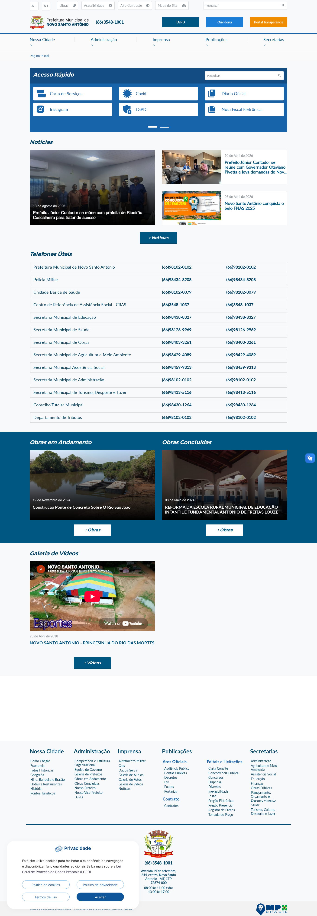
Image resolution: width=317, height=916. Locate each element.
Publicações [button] (216, 39)
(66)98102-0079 (176, 292)
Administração (261, 761)
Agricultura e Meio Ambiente (264, 767)
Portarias (170, 791)
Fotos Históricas (41, 770)
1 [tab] (152, 127)
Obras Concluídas (87, 783)
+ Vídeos (92, 662)
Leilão (212, 796)
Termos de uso (46, 897)
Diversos (214, 787)
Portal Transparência (268, 22)
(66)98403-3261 (176, 342)
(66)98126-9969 (176, 329)
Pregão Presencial (220, 805)
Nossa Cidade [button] (42, 39)
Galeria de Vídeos (131, 784)
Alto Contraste (131, 5)
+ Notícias (158, 237)
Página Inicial (39, 56)
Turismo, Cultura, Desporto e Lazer (263, 812)
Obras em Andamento (90, 779)
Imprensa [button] (161, 39)
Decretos (170, 777)
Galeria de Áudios (131, 775)
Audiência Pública (176, 768)
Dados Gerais (128, 770)
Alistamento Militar (132, 761)
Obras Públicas (261, 788)
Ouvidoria (224, 22)
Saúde (255, 805)
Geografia (37, 775)
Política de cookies (46, 885)
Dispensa (214, 782)
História (36, 789)
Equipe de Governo (88, 769)
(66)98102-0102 (176, 267)
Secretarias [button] (273, 39)
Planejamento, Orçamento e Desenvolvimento (263, 796)
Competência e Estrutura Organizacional (92, 763)
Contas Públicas (175, 773)
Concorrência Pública (223, 773)
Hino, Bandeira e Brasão (47, 779)
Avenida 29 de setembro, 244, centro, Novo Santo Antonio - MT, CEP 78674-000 (158, 877)
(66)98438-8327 (176, 317)
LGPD (180, 22)
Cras (122, 766)
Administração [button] (104, 39)
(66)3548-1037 (175, 304)
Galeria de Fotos (130, 779)
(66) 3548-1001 (110, 22)
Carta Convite (218, 768)
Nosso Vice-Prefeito (88, 792)
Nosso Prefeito (85, 788)
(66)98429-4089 (176, 354)
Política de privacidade (100, 885)
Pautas (169, 787)
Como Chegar (40, 761)
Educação (258, 779)
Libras (64, 5)
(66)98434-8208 (176, 279)
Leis (166, 782)
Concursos (215, 777)
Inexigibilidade (218, 791)
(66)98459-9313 (176, 367)
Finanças (257, 783)
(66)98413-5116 (176, 392)
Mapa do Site (168, 5)
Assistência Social (263, 774)
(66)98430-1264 (176, 404)
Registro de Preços (221, 810)
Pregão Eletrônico (220, 801)
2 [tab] (164, 127)
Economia (37, 766)
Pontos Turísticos (42, 793)
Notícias (124, 789)
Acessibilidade (94, 5)
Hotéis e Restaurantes (46, 784)
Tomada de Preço (220, 814)
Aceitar (100, 897)
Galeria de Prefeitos (88, 774)
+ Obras (92, 530)
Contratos (171, 806)
